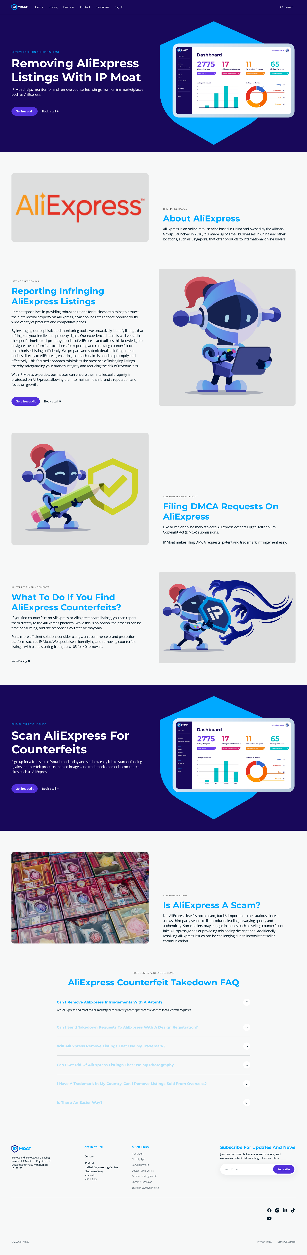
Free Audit (137, 1153)
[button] (286, 7)
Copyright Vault (140, 1165)
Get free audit (24, 111)
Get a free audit (25, 401)
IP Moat (24, 1241)
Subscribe (283, 1169)
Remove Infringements (144, 1176)
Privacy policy (264, 1241)
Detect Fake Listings (143, 1170)
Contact (89, 1156)
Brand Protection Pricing (145, 1187)
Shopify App (138, 1159)
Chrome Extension (142, 1182)
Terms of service (286, 1241)
